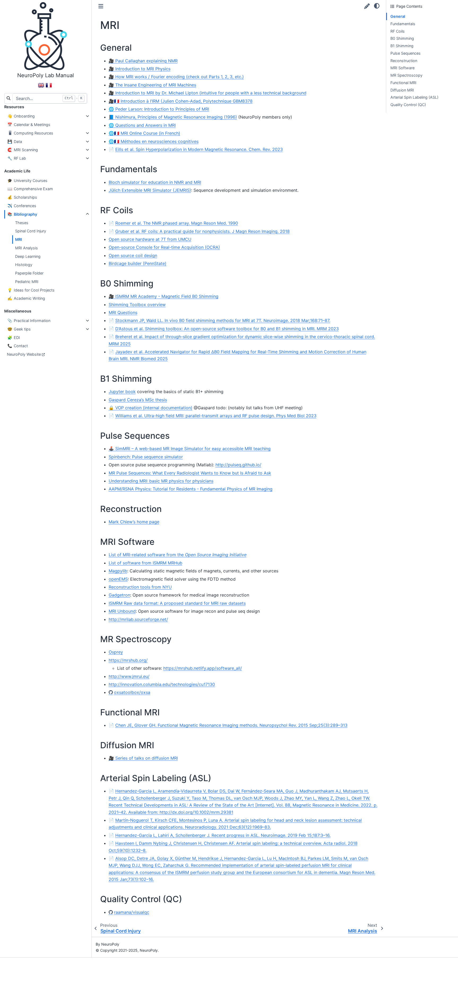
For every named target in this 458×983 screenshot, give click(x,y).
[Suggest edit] (367, 6)
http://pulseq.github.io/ (238, 464)
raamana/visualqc (131, 912)
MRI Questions (123, 312)
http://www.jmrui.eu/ (129, 676)
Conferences (21, 205)
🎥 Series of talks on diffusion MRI (143, 758)
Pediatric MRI (26, 281)
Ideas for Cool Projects (31, 290)
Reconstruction (403, 60)
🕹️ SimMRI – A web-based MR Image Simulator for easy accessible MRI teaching (190, 448)
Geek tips (19, 329)
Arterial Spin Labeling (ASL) (414, 97)
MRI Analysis (26, 248)
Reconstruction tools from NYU (140, 587)
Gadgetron (119, 595)
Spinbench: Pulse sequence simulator (146, 456)
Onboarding (21, 116)
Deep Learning (28, 256)
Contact (17, 345)
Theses (21, 222)
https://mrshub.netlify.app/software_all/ (202, 668)
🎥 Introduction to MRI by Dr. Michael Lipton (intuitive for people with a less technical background (207, 92)
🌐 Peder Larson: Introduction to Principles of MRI (159, 109)
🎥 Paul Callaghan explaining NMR (143, 60)
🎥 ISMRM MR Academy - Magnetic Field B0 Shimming (163, 296)
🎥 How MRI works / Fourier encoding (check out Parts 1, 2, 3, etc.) (176, 76)
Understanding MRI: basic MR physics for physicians (161, 481)
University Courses (27, 180)
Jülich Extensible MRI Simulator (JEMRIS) (150, 190)
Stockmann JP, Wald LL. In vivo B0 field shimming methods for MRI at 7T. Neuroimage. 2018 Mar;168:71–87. (222, 320)
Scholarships (22, 197)
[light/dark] (377, 5)
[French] (49, 87)
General (397, 16)
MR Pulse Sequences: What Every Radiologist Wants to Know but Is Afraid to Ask (190, 473)
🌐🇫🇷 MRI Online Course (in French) (144, 133)
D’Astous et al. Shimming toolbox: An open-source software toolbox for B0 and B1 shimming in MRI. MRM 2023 (227, 328)
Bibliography (22, 214)
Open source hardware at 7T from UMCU (150, 239)
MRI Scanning (22, 149)
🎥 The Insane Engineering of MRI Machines (152, 85)
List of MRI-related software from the (177, 554)
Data (14, 141)
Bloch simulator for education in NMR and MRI (155, 182)
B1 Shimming (401, 46)
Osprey (116, 652)
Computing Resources (31, 133)
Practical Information (28, 320)
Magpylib (118, 570)
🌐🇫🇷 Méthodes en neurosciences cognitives (154, 141)
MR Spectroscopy (406, 75)
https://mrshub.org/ (128, 660)
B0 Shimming (402, 38)
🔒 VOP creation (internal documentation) (150, 407)
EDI (13, 337)
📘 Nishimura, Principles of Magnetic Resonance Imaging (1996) (173, 117)
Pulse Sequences (405, 53)
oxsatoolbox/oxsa (132, 692)
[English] (41, 87)
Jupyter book (122, 391)
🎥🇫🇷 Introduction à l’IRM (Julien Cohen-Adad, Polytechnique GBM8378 (181, 101)
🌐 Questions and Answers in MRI (142, 125)
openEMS (118, 579)
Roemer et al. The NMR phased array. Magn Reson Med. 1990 (176, 223)
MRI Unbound (122, 611)
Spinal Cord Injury (30, 231)
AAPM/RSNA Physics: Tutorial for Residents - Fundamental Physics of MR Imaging (190, 489)
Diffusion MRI (402, 90)
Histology (23, 264)
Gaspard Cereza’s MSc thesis (138, 399)
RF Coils (397, 31)
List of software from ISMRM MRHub (145, 563)
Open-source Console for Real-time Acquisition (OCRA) (164, 247)
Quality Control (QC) (408, 104)
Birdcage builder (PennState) (137, 263)
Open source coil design (133, 255)
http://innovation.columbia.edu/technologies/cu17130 (162, 684)
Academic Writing (26, 298)
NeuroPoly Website (24, 354)
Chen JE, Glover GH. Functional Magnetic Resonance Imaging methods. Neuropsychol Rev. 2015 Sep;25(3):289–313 (231, 725)
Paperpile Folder (29, 273)
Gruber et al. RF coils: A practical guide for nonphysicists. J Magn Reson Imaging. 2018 (202, 231)
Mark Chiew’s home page (134, 521)
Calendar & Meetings (28, 124)
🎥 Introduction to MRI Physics (139, 68)
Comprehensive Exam (30, 188)
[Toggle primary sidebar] (101, 6)
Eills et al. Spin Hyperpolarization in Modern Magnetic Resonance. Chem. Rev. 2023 (199, 149)
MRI (18, 239)
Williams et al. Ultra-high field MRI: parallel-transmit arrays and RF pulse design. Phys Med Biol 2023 (215, 415)
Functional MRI (403, 82)
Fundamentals (402, 23)
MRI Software (402, 68)
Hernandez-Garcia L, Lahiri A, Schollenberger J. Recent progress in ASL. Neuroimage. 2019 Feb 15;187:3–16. (223, 835)
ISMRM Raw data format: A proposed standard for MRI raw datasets (177, 603)
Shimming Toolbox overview (137, 304)
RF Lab (16, 158)
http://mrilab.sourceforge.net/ (138, 619)
